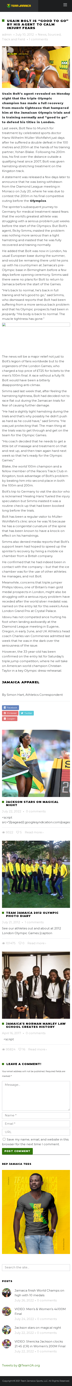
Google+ (11, 718)
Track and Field (13, 39)
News (42, 34)
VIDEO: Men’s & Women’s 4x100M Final (40, 1311)
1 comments (38, 39)
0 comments (36, 811)
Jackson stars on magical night (32, 803)
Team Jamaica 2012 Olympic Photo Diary (32, 914)
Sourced (54, 34)
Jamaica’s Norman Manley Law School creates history (36, 1025)
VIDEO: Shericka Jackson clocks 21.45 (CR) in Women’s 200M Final (40, 1344)
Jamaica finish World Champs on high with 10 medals (39, 1293)
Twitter (27, 713)
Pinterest (11, 713)
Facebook (11, 707)
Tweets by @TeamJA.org (21, 1365)
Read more (33, 832)
